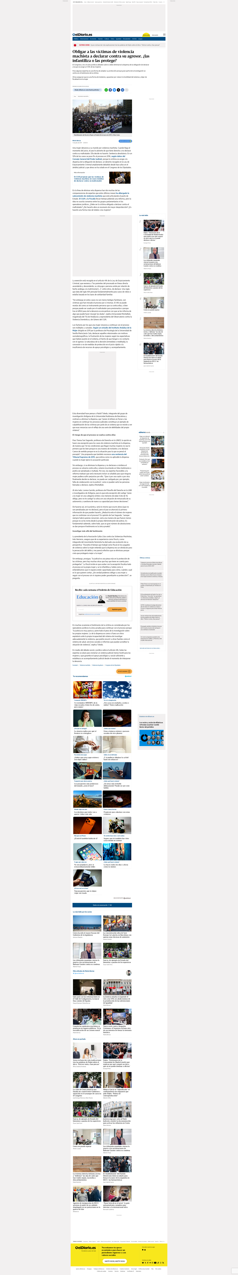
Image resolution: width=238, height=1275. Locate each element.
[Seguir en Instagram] (152, 1263)
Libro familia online (115, 1241)
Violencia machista (83, 96)
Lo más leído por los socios (82, 912)
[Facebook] (110, 90)
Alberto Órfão (107, 1098)
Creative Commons (124, 1269)
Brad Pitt (134, 2)
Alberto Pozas (77, 966)
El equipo (89, 1269)
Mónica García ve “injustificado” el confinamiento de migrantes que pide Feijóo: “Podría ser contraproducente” (116, 1092)
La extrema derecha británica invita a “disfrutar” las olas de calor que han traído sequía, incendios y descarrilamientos (86, 1177)
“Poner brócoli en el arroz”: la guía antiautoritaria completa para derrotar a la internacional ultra (116, 1205)
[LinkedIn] (122, 90)
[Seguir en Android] (142, 1250)
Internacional (84, 39)
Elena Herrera (107, 1125)
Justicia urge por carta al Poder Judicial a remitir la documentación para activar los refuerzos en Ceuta (117, 1121)
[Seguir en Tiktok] (158, 1263)
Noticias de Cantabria (142, 1241)
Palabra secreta (151, 1241)
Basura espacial (139, 2)
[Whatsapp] (106, 90)
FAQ (152, 1269)
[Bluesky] (114, 90)
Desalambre (126, 39)
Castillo (98, 1241)
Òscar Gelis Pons (107, 964)
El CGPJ (82, 198)
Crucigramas (85, 1241)
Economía (93, 39)
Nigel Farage (128, 2)
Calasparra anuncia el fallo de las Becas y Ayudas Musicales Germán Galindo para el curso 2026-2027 (151, 564)
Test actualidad (134, 1241)
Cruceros (160, 2)
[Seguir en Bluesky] (143, 1263)
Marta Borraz (77, 140)
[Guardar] (126, 90)
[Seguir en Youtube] (155, 1263)
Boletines (122, 1271)
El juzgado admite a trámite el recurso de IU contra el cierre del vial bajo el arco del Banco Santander (151, 627)
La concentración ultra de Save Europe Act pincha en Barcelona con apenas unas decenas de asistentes (117, 935)
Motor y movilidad (163, 1241)
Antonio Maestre (77, 937)
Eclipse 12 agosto (92, 1241)
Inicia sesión (155, 35)
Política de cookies (101, 1271)
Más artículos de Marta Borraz (83, 971)
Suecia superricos (98, 2)
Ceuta (85, 2)
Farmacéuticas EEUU (148, 2)
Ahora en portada (79, 1039)
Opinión (100, 39)
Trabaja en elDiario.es (99, 1269)
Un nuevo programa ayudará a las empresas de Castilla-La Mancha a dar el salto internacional (151, 638)
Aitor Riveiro (89, 1098)
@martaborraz (79, 973)
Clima (112, 39)
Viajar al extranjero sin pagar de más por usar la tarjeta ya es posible (144, 484)
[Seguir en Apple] (145, 1250)
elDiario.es (76, 1211)
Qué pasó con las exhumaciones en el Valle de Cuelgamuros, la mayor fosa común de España (86, 999)
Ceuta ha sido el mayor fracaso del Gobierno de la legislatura (86, 934)
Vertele (134, 39)
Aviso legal (134, 1269)
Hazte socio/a (146, 35)
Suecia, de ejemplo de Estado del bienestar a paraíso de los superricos (117, 961)
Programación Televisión (125, 1241)
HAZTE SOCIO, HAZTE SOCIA (115, 1261)
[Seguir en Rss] (163, 1263)
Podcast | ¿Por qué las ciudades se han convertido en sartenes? (144, 461)
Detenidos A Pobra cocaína (119, 2)
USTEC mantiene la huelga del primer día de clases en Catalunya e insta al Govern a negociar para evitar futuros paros (151, 607)
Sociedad (75, 665)
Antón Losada (77, 1148)
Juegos (140, 39)
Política (76, 39)
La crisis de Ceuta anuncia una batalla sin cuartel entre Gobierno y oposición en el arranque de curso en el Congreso (87, 1092)
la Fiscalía (91, 198)
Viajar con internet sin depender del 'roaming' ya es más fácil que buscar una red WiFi (144, 440)
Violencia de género (97, 665)
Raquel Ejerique (77, 1003)
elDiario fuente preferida (106, 1241)
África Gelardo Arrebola (79, 1066)
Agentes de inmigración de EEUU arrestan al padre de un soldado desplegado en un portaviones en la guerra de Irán (86, 1206)
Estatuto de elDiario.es (146, 716)
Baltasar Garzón (90, 2)
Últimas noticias (145, 558)
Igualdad (118, 39)
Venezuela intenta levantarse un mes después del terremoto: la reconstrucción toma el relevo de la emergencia (144, 452)
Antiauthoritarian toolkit (108, 2)
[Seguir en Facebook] (147, 1263)
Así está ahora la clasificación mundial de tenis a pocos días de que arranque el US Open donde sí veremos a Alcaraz (152, 574)
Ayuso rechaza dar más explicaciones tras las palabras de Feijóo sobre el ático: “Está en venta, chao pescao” (125, 45)
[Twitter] (118, 90)
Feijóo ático (155, 2)
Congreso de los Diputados (112, 665)
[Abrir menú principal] (164, 34)
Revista (116, 1271)
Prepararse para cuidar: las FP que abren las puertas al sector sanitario (144, 473)
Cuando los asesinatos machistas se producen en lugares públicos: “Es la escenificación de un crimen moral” (87, 1028)
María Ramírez (77, 1182)
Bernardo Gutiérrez (108, 1209)
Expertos (157, 1241)
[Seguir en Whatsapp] (160, 1263)
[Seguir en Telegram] (150, 1263)
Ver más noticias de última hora (150, 648)
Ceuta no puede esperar (82, 1146)
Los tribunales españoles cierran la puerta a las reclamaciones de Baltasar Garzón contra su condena (86, 962)
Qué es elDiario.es (80, 1269)
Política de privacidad (144, 1269)
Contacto (110, 1271)
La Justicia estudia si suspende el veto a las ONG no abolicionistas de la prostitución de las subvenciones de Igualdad (116, 1000)
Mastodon (138, 1271)
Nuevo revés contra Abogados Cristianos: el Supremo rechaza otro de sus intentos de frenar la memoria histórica (117, 1029)
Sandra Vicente (107, 939)
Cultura (107, 39)
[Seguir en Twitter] (145, 1263)
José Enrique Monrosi (79, 1098)
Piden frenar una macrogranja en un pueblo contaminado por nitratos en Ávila (151, 585)
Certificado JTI (130, 1271)
